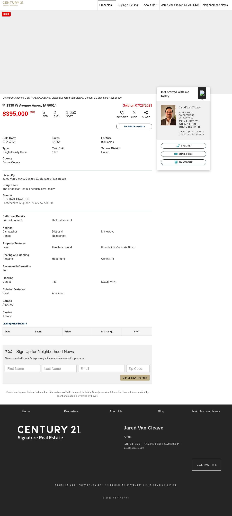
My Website (186, 162)
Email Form (185, 154)
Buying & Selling (130, 7)
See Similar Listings (134, 126)
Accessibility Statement (123, 485)
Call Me (185, 146)
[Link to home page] (15, 5)
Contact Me (207, 464)
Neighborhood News (215, 5)
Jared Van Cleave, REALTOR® (180, 5)
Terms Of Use (65, 485)
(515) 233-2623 (132, 444)
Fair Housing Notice (161, 485)
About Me (151, 7)
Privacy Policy (90, 485)
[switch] (122, 116)
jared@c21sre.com (134, 447)
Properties (107, 7)
